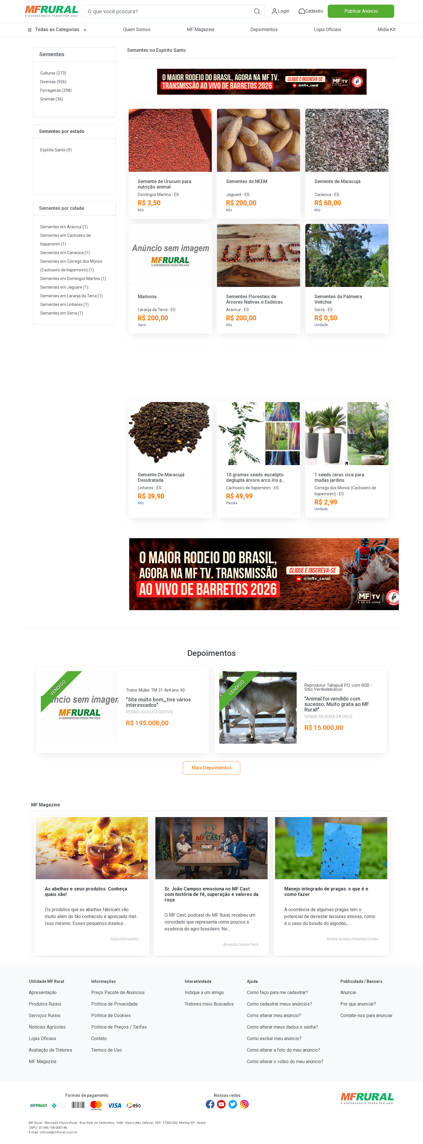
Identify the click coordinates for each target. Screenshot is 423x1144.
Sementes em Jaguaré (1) (64, 287)
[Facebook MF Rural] (210, 1104)
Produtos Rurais (45, 1004)
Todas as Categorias (57, 29)
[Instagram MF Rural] (244, 1104)
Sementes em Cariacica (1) (65, 252)
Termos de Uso (106, 1050)
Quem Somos (136, 29)
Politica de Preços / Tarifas (119, 1027)
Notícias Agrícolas (47, 1027)
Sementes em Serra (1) (61, 313)
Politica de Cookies (111, 1015)
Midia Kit (386, 29)
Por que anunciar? (358, 1004)
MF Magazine (200, 29)
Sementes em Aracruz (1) (64, 226)
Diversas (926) (53, 81)
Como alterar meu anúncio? (274, 1015)
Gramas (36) (51, 99)
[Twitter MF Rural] (233, 1104)
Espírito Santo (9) (56, 150)
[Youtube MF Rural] (221, 1104)
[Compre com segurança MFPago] (38, 1105)
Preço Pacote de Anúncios (118, 992)
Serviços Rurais (44, 1015)
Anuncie (348, 992)
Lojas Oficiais (327, 29)
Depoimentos (264, 29)
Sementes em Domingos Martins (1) (73, 278)
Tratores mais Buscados (209, 1004)
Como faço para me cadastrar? (277, 992)
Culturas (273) (53, 73)
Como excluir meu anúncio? (274, 1038)
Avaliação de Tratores (50, 1050)
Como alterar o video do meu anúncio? (285, 1061)
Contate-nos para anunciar (366, 1015)
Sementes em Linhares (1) (64, 304)
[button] (257, 11)
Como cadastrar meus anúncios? (279, 1004)
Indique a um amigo (204, 992)
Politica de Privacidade (114, 1004)
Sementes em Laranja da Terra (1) (71, 296)
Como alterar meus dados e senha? (282, 1027)
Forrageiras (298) (56, 90)
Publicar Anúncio (361, 11)
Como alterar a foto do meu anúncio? (283, 1050)
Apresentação (43, 992)
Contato (99, 1038)
